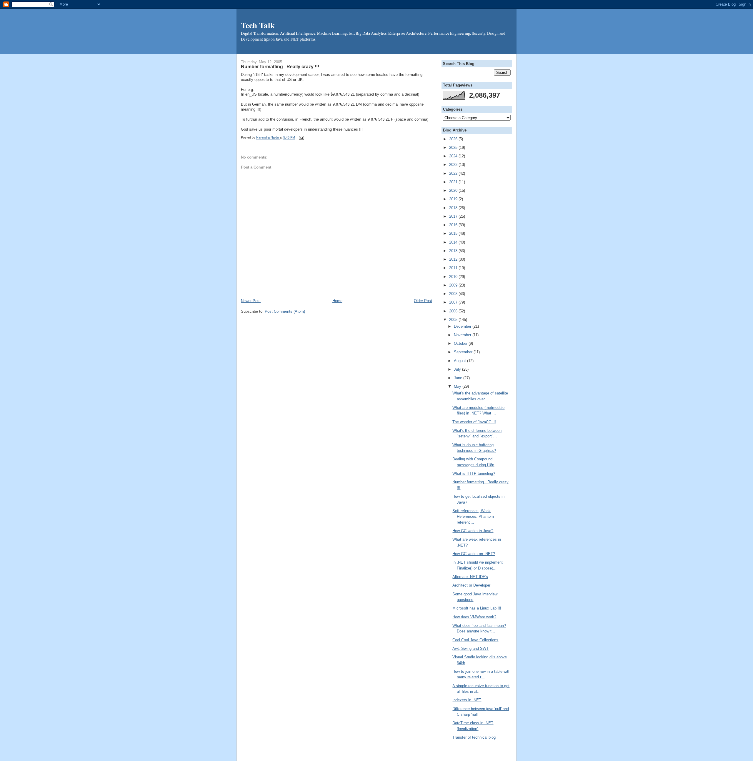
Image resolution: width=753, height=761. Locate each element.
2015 (454, 233)
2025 (454, 147)
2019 (454, 199)
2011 (454, 268)
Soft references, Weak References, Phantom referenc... (473, 516)
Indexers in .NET (466, 700)
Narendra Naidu (268, 137)
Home (337, 301)
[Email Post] (300, 137)
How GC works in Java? (472, 531)
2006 (454, 311)
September (464, 352)
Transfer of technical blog (474, 737)
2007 (454, 302)
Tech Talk (258, 25)
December (463, 326)
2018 (454, 208)
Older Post (423, 301)
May (458, 386)
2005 (454, 319)
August (460, 361)
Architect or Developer (471, 585)
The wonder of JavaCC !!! (474, 422)
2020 (454, 190)
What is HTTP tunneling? (473, 473)
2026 (454, 139)
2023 (454, 164)
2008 (454, 294)
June (458, 378)
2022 (454, 173)
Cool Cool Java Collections (475, 640)
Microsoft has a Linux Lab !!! (476, 608)
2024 (454, 156)
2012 (454, 259)
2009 (454, 285)
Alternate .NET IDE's (470, 577)
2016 (454, 225)
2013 (454, 251)
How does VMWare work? (474, 617)
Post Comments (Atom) (285, 311)
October (461, 343)
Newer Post (251, 301)
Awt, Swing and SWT (470, 648)
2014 (454, 242)
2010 (454, 276)
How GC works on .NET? (473, 554)
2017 (454, 216)
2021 (454, 182)
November (463, 335)
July (458, 369)
